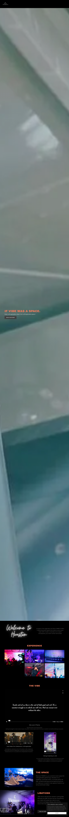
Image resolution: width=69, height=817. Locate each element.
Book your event (10, 317)
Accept (56, 813)
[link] (5, 3)
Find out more (42, 811)
